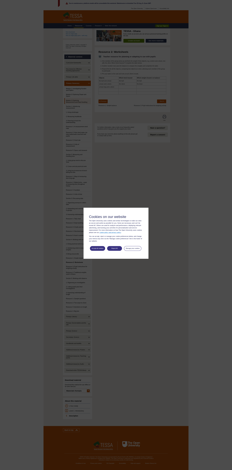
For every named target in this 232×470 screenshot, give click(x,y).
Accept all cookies (97, 248)
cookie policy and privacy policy (110, 232)
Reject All (114, 248)
